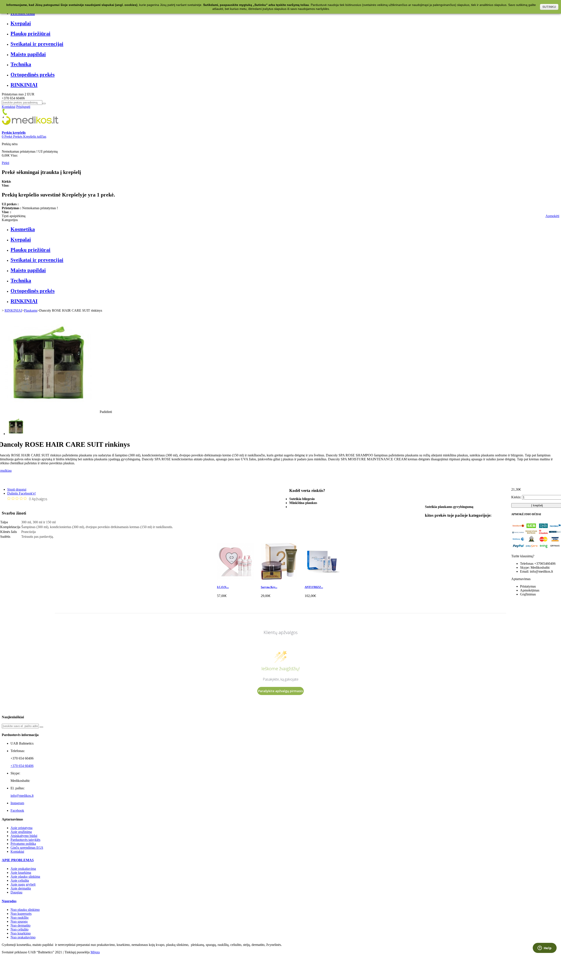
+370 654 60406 (22, 766)
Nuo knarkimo (21, 933)
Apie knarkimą (21, 872)
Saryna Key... (269, 587)
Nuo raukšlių (19, 917)
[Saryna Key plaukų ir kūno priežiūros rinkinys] (279, 578)
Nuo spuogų (19, 921)
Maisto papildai (28, 54)
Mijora (95, 952)
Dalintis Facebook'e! (21, 493)
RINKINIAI (24, 85)
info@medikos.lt (22, 795)
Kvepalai (21, 23)
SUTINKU (549, 7)
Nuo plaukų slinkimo (25, 909)
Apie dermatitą (21, 888)
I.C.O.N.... (223, 587)
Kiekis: (516, 497)
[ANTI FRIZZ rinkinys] (323, 578)
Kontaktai (8, 107)
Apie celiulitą (20, 880)
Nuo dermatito (20, 925)
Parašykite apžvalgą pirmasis (280, 691)
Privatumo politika (23, 843)
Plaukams (30, 310)
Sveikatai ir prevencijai (37, 44)
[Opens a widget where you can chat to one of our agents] (545, 948)
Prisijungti (23, 107)
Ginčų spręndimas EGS (27, 847)
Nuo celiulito (19, 929)
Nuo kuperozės (21, 913)
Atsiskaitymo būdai (24, 836)
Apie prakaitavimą (23, 868)
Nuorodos (9, 901)
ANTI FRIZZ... (314, 587)
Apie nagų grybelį (23, 884)
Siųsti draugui (16, 489)
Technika (21, 64)
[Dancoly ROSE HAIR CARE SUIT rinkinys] (16, 434)
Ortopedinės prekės (33, 74)
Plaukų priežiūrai (30, 33)
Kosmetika (23, 229)
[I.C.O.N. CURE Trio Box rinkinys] (235, 578)
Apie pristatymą (21, 828)
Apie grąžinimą (21, 832)
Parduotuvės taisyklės (25, 840)
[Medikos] (30, 128)
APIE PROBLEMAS (18, 860)
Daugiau (16, 892)
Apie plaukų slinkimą (25, 876)
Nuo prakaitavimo (23, 937)
